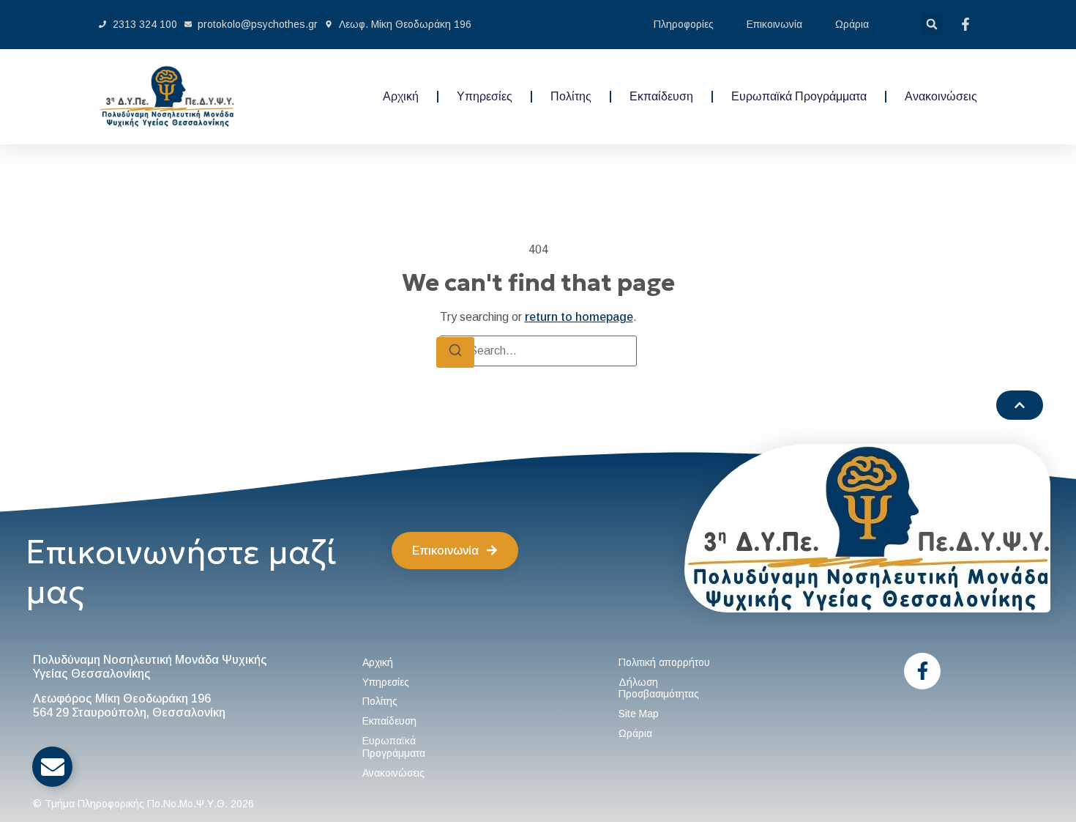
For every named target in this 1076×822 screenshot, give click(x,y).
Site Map (639, 713)
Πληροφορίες (684, 24)
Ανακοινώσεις (941, 96)
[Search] (455, 352)
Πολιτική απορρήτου (664, 662)
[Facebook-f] (922, 671)
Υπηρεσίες (484, 96)
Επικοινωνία (774, 24)
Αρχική (401, 96)
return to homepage (579, 317)
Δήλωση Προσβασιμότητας (659, 688)
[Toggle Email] (52, 767)
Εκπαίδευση (661, 96)
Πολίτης (570, 96)
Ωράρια (852, 24)
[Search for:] (538, 351)
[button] (932, 24)
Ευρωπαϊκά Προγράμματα (799, 96)
